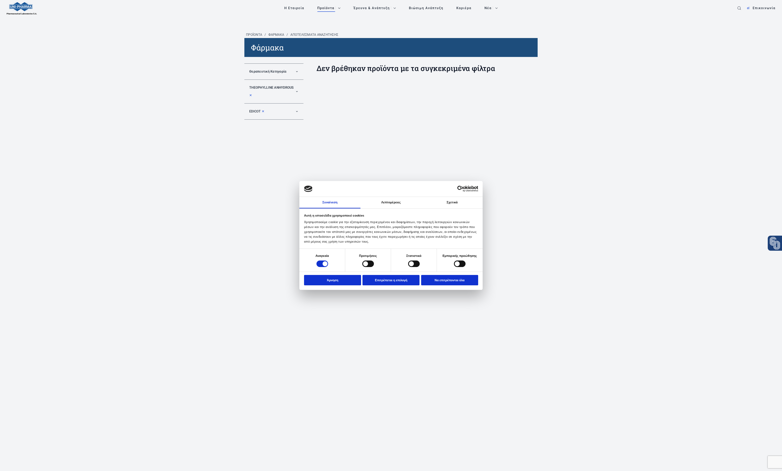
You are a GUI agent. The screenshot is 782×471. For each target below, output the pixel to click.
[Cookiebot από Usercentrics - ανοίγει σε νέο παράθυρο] (460, 189)
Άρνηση (332, 280)
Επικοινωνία (764, 8)
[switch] (368, 264)
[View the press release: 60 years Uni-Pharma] (775, 243)
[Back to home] (22, 8)
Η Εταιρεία (294, 8)
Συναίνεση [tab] (329, 202)
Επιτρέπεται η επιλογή (391, 280)
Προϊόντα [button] (325, 8)
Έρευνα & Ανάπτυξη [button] (372, 8)
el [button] (748, 8)
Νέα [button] (488, 8)
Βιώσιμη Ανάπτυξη (426, 8)
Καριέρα (463, 8)
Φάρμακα (276, 35)
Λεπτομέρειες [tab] (391, 202)
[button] (739, 8)
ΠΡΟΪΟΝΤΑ (254, 35)
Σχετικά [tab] (452, 202)
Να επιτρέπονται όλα (450, 280)
